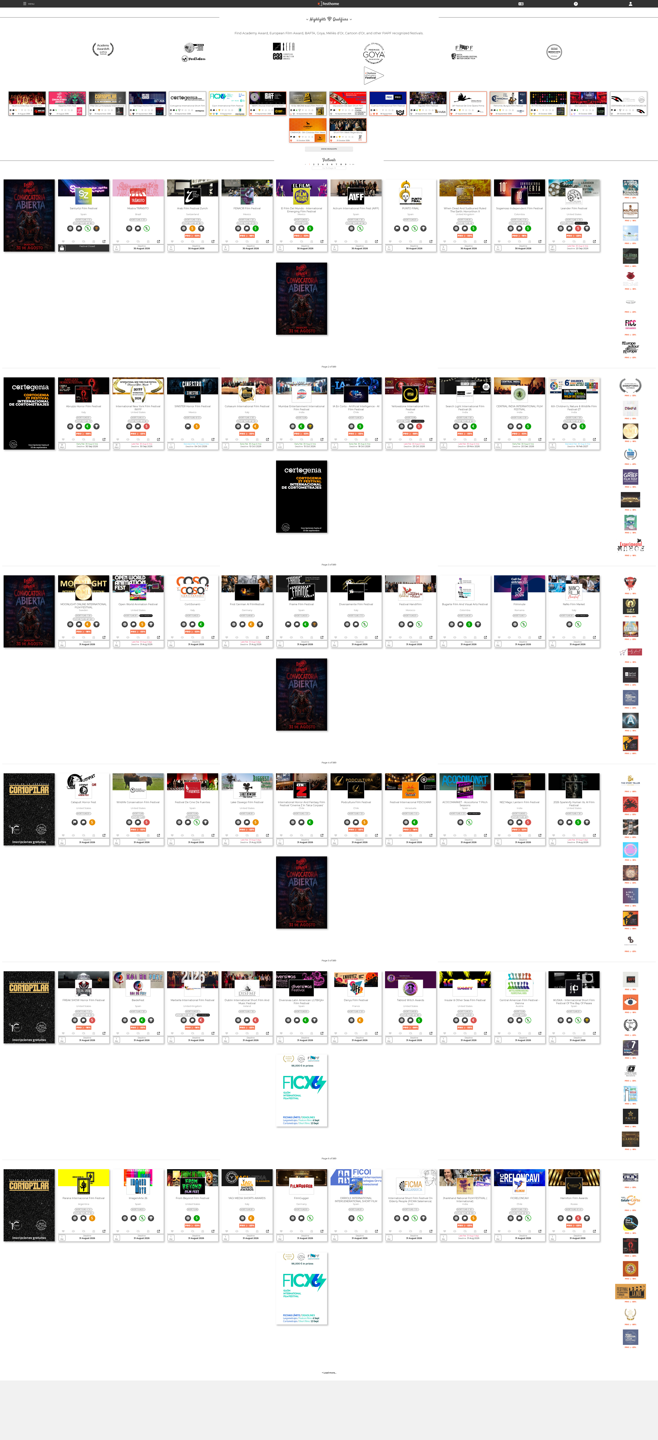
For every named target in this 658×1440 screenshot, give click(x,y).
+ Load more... (329, 1372)
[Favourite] (22, 110)
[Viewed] (25, 110)
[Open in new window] (104, 242)
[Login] (630, 3)
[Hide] (29, 110)
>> (353, 164)
